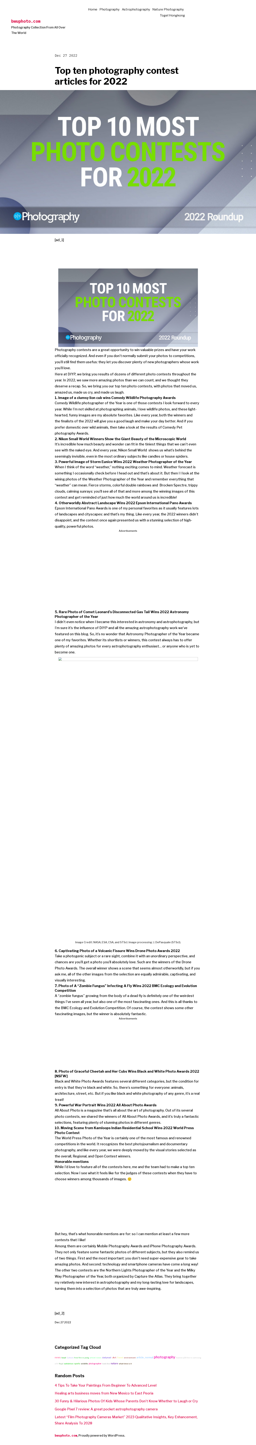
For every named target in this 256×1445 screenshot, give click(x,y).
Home (92, 9)
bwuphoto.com (25, 21)
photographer (95, 1363)
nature (114, 1363)
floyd (61, 1364)
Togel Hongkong (172, 15)
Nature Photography (168, 9)
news (58, 1357)
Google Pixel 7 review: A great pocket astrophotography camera (106, 1409)
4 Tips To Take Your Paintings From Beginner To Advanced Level (105, 1385)
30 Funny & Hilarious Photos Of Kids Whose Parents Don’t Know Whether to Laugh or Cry (126, 1401)
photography (164, 1357)
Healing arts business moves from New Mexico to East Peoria (104, 1393)
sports (77, 1363)
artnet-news (95, 1358)
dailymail (106, 1357)
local (63, 1358)
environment (130, 1358)
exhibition (68, 1364)
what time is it (125, 1364)
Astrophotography (136, 9)
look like (106, 1364)
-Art (114, 1357)
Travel (120, 1357)
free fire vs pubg (81, 1358)
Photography (110, 9)
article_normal (144, 1357)
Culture (70, 1358)
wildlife (84, 1364)
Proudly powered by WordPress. (102, 1435)
